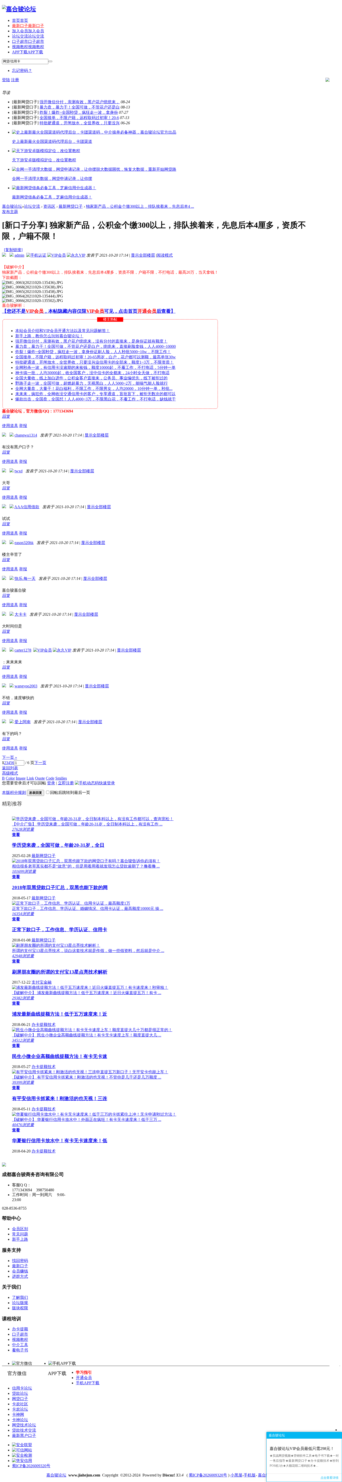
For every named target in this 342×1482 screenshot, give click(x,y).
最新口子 (28, 26)
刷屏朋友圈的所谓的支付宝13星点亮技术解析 (59, 972)
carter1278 (23, 650)
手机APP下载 (87, 1383)
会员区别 (20, 1229)
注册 (15, 80)
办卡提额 (20, 1329)
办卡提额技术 (44, 1024)
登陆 (6, 80)
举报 (23, 426)
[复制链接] (13, 250)
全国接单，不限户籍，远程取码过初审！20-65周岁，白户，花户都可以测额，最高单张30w (95, 357)
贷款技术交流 (24, 1430)
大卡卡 (21, 614)
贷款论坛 (20, 1393)
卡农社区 (20, 1404)
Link (30, 778)
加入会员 (28, 31)
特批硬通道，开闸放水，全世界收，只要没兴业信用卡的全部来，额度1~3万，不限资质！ (94, 362)
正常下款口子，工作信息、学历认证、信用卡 (59, 929)
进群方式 (20, 1276)
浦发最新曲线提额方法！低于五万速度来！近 (59, 1014)
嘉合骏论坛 (12, 206)
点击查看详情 (329, 1477)
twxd (19, 471)
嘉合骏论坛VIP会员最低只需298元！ (302, 1448)
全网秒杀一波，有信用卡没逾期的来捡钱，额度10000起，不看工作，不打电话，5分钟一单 (95, 367)
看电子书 (20, 1350)
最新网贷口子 (71, 206)
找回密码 (20, 1260)
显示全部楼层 (143, 255)
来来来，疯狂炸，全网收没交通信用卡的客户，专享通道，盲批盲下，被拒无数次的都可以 (95, 394)
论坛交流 (28, 36)
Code (50, 778)
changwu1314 (26, 435)
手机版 (250, 1475)
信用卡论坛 (22, 1388)
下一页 (40, 763)
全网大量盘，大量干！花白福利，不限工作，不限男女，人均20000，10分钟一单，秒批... (94, 388)
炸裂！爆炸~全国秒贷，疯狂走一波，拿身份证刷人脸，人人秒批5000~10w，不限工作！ (93, 352)
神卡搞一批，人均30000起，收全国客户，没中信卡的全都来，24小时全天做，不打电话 (92, 373)
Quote (40, 778)
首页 (20, 20)
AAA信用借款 (26, 507)
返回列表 (10, 768)
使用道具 (10, 426)
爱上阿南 (23, 722)
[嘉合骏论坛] (19, 9)
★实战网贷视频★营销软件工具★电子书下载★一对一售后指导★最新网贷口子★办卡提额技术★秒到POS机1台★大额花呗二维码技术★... (304, 1460)
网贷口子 (20, 1399)
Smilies (61, 778)
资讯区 (49, 206)
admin (19, 255)
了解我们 (20, 1297)
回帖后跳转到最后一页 (70, 792)
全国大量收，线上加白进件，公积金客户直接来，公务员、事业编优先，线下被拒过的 (91, 378)
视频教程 (28, 47)
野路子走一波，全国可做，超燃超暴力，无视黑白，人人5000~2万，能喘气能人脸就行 (91, 383)
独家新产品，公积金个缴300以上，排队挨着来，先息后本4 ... (140, 206)
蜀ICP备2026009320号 (31, 1466)
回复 (6, 416)
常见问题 (20, 1234)
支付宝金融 (42, 982)
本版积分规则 (14, 792)
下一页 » (9, 757)
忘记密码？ (22, 70)
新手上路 (20, 1239)
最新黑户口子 (24, 1435)
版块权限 (20, 1308)
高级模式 (10, 773)
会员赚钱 (20, 1271)
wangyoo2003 (26, 686)
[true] (50, 61)
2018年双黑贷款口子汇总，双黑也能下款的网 (60, 887)
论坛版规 (20, 1303)
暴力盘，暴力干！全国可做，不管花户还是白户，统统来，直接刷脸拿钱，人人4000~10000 (95, 346)
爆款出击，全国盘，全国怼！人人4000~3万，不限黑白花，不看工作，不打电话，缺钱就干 (95, 399)
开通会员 (84, 1377)
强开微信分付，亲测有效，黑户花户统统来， (80, 102)
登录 (51, 783)
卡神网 (18, 1414)
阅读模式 (165, 255)
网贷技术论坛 (24, 1425)
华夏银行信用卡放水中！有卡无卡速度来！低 (59, 1140)
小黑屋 (236, 1475)
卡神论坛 (20, 1420)
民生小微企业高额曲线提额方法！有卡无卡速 (59, 1056)
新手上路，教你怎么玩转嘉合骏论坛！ (49, 336)
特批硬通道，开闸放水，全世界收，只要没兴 (80, 123)
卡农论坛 (20, 1409)
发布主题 (10, 211)
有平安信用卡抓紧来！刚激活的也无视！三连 (59, 1098)
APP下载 (27, 52)
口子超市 (28, 41)
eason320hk (24, 543)
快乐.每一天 (25, 578)
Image (21, 778)
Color (10, 778)
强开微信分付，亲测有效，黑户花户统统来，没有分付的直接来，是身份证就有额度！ (91, 341)
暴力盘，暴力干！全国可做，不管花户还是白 (80, 107)
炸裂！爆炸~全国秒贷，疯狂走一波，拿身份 (79, 112)
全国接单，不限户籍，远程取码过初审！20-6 (79, 118)
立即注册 (66, 783)
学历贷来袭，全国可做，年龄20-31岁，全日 (58, 845)
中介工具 (20, 1345)
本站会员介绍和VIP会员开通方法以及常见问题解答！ (62, 331)
